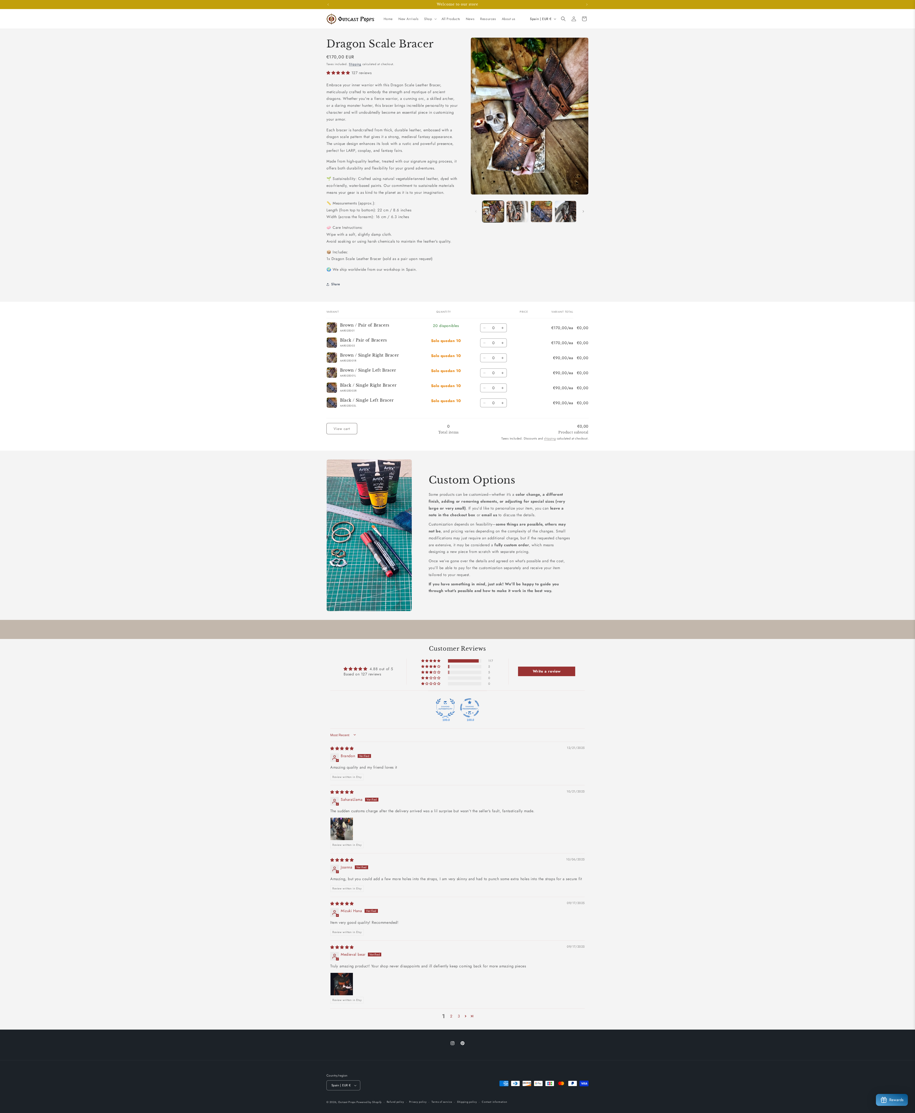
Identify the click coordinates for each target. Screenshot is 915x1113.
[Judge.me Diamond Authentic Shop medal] (445, 707)
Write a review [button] (547, 671)
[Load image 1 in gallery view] (493, 211)
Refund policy (395, 1102)
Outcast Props (347, 1102)
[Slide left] (476, 211)
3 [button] (459, 1016)
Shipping (355, 64)
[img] (342, 748)
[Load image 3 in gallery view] (541, 211)
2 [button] (451, 1016)
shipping (550, 438)
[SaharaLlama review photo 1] (341, 828)
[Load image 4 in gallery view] (565, 211)
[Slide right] (583, 211)
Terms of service (442, 1102)
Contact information (494, 1102)
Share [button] (335, 284)
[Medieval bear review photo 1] (341, 984)
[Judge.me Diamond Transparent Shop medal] (469, 707)
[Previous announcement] (328, 4)
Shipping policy (467, 1102)
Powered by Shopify (369, 1102)
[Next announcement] (587, 4)
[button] (429, 19)
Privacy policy (418, 1102)
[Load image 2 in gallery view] (517, 211)
